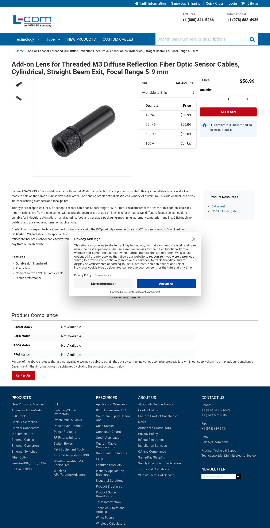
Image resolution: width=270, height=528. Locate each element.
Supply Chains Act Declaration (159, 463)
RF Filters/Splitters (67, 438)
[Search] (252, 39)
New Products (21, 404)
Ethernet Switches (24, 451)
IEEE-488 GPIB (22, 469)
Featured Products (109, 465)
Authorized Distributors (154, 428)
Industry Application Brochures (110, 473)
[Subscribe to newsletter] (238, 476)
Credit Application (108, 438)
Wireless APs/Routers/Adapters (70, 473)
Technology (25, 39)
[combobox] (206, 39)
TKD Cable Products (68, 455)
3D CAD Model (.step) (225, 211)
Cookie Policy (148, 410)
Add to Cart (228, 112)
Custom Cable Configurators (106, 445)
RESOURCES (106, 397)
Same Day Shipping (186, 3)
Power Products (65, 432)
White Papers (105, 518)
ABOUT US (147, 397)
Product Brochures (109, 486)
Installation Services (152, 446)
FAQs (99, 459)
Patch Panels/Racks (68, 420)
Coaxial (17, 428)
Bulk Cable (19, 416)
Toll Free (198, 17)
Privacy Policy (148, 434)
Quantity (206, 89)
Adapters (38, 404)
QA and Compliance (152, 451)
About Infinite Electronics (156, 404)
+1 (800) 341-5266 (214, 410)
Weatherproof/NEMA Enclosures (68, 463)
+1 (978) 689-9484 (214, 428)
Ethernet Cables (23, 440)
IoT (56, 404)
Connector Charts (108, 432)
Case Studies (105, 426)
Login (232, 3)
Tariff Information (152, 3)
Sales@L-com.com (214, 442)
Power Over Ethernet (68, 426)
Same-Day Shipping (151, 457)
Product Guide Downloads (106, 494)
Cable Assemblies (24, 422)
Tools (81, 449)
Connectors (31, 428)
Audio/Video (34, 410)
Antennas (18, 410)
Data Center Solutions (111, 453)
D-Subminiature (22, 434)
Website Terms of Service (156, 475)
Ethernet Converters (26, 446)
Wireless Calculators (110, 523)
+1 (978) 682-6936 (214, 415)
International (242, 17)
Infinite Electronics (151, 440)
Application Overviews (111, 404)
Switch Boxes (63, 443)
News (142, 422)
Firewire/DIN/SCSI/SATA (29, 463)
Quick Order (214, 3)
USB (86, 455)
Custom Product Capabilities (158, 416)
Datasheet (218, 206)
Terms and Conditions (153, 469)
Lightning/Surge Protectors (65, 412)
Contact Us (23, 375)
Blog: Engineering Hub (111, 410)
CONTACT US (212, 397)
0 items (252, 3)
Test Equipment (65, 449)
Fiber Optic (19, 457)
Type (51, 39)
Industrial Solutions (109, 481)
